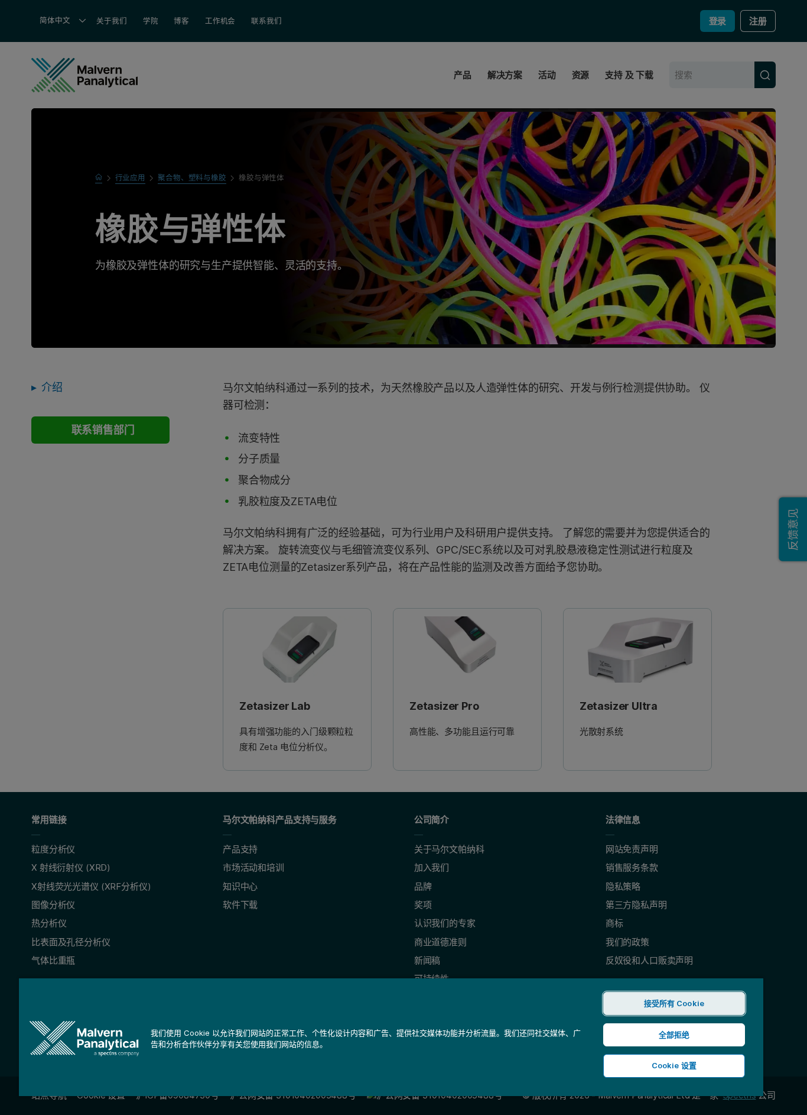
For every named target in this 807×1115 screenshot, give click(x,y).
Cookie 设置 (674, 1065)
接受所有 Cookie (674, 1003)
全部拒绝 (674, 1034)
